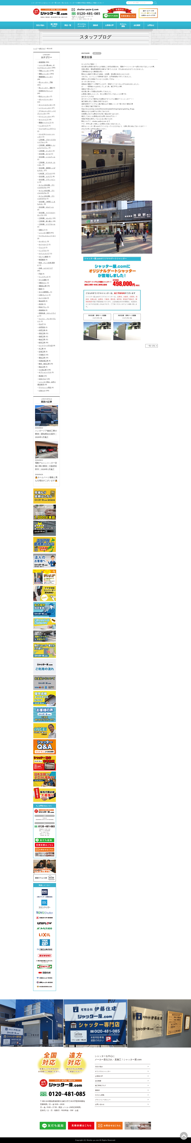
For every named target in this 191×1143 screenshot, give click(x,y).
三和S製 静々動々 (45, 221)
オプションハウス (45, 372)
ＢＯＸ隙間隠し (44, 292)
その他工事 (43, 370)
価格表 (97, 1090)
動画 (40, 289)
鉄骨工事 (42, 342)
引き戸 (41, 324)
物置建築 (42, 259)
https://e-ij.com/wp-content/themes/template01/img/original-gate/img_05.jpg (107, 109)
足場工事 (42, 351)
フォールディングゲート (47, 129)
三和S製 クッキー (45, 151)
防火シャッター (44, 96)
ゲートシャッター (45, 116)
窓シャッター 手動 (46, 82)
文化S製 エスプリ (45, 176)
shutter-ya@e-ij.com (99, 121)
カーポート (43, 241)
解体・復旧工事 (44, 364)
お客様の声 (99, 1076)
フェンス (42, 247)
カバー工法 (43, 298)
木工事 (41, 348)
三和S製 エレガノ (45, 218)
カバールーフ (43, 244)
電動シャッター (44, 74)
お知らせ (42, 390)
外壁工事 (42, 330)
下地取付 (42, 355)
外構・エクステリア (46, 268)
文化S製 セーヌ (45, 154)
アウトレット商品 (45, 387)
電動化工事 (43, 286)
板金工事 (42, 339)
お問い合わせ (99, 1104)
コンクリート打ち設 (46, 345)
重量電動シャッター (46, 77)
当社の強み (99, 1066)
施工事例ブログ (100, 1085)
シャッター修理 (44, 233)
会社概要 (98, 1081)
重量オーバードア (45, 122)
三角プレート (43, 295)
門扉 (40, 274)
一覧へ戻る (151, 346)
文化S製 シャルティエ (47, 157)
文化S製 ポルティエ (46, 207)
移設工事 (42, 367)
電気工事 (42, 358)
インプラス (43, 250)
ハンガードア (43, 126)
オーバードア (43, 119)
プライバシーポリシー (103, 1100)
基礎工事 (42, 336)
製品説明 (42, 301)
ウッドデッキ (43, 277)
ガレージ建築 (43, 257)
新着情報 (42, 62)
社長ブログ (42, 48)
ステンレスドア (44, 253)
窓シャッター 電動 (46, 88)
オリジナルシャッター (103, 1071)
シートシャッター (45, 108)
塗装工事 (42, 333)
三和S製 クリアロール (47, 224)
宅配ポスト (43, 283)
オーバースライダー (46, 105)
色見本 (41, 304)
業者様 (41, 376)
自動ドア (42, 230)
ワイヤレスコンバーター (47, 236)
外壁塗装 (42, 327)
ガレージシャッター (46, 99)
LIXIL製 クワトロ (45, 173)
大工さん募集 (99, 1095)
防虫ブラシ (43, 307)
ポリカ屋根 (43, 280)
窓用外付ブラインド (46, 91)
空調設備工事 (43, 361)
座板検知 (42, 310)
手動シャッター (44, 71)
